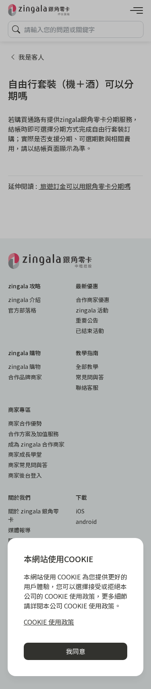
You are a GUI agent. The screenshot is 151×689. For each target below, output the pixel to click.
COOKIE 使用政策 (49, 622)
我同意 (75, 651)
